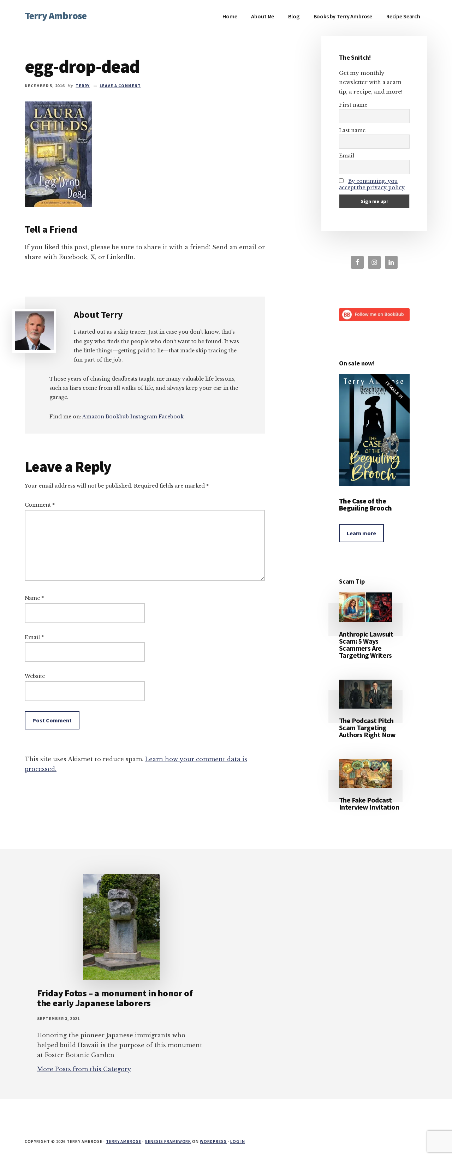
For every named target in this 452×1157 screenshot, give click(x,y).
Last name (352, 130)
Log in (237, 1141)
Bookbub (117, 416)
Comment (40, 505)
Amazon (93, 416)
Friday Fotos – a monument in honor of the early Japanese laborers (114, 998)
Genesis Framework (168, 1141)
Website (35, 676)
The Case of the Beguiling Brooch (365, 504)
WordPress (213, 1141)
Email (34, 637)
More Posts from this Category (84, 1069)
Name (34, 598)
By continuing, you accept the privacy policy (372, 184)
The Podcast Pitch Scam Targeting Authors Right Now (367, 727)
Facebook (171, 416)
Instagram (143, 416)
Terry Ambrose (56, 15)
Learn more (361, 533)
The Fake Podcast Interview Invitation (369, 803)
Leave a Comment (120, 85)
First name (353, 105)
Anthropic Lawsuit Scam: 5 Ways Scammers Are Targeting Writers (366, 645)
